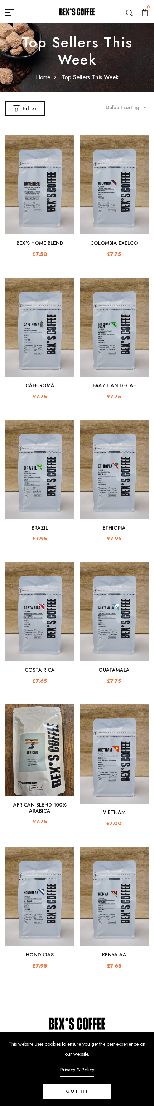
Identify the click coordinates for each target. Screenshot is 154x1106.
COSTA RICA (40, 669)
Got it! (77, 1091)
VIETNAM (114, 812)
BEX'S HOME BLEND (39, 243)
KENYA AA (114, 954)
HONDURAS (40, 954)
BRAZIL (40, 527)
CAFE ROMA (39, 385)
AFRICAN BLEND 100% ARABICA (40, 807)
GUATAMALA (114, 669)
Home (43, 77)
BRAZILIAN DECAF (114, 385)
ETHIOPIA (114, 527)
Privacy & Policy (77, 1069)
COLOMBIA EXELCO (114, 243)
